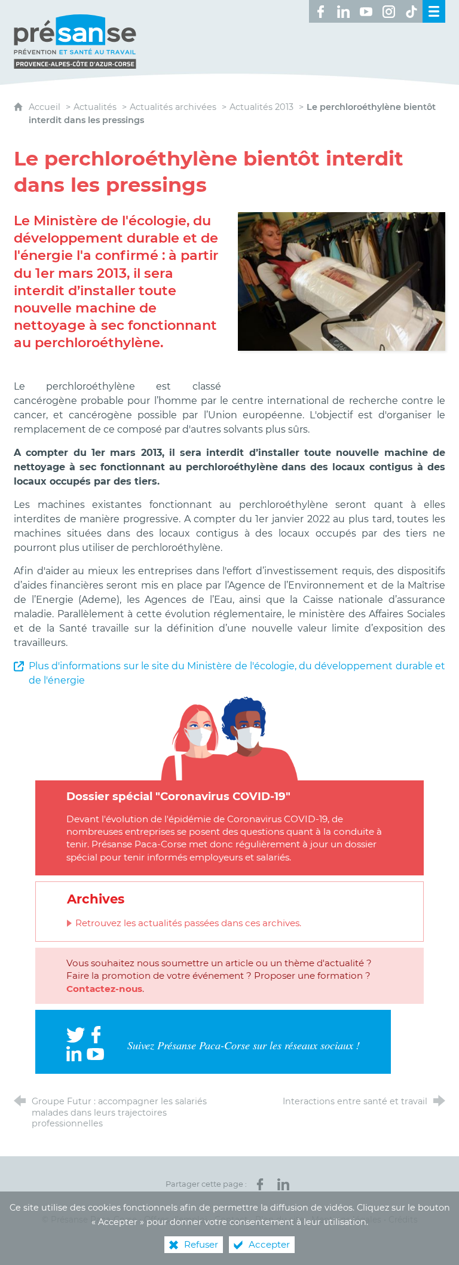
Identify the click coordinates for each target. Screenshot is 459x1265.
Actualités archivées (173, 107)
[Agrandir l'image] (341, 280)
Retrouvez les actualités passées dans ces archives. (188, 923)
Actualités (95, 107)
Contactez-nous (104, 988)
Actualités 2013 (261, 107)
